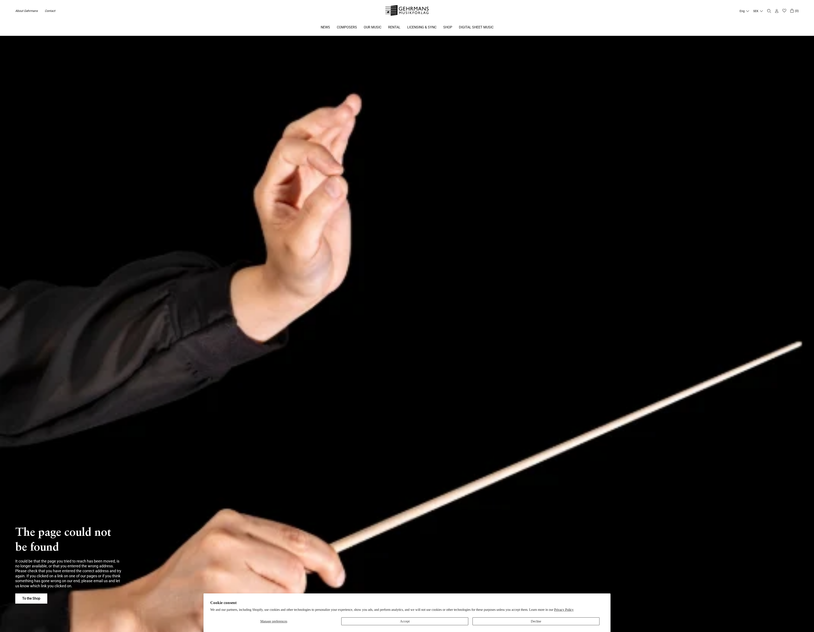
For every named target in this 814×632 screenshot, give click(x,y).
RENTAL (394, 27)
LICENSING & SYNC (421, 27)
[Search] (769, 11)
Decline (536, 621)
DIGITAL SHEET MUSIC (476, 27)
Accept (405, 621)
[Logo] (407, 11)
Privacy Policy (564, 609)
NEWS (325, 27)
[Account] (777, 11)
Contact (50, 11)
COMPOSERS (347, 27)
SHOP (447, 27)
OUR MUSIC (372, 27)
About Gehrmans (26, 11)
